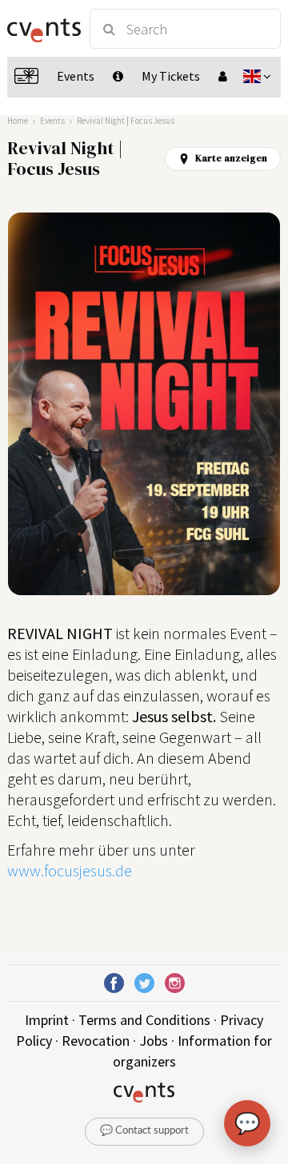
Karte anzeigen (231, 158)
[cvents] (41, 29)
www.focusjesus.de (69, 870)
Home (17, 120)
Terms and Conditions (144, 1020)
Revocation (96, 1040)
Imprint (47, 1020)
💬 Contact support (144, 1131)
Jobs (153, 1040)
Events (52, 120)
